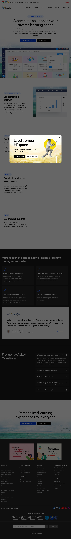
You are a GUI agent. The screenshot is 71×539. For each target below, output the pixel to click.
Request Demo (19, 156)
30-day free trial (32, 156)
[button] (59, 137)
